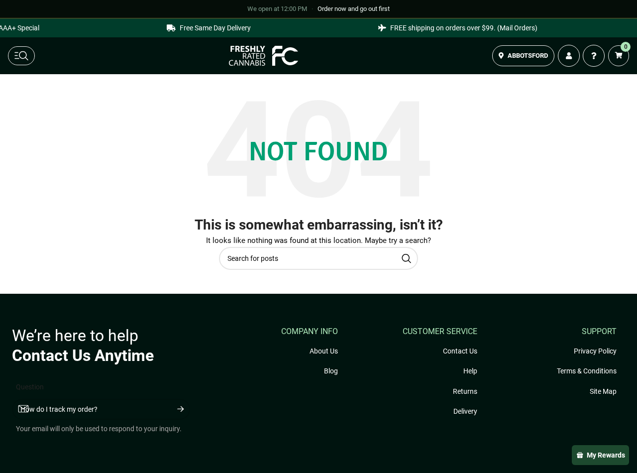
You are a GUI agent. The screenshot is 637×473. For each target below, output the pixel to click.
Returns (465, 391)
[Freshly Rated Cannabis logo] (264, 56)
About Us (324, 351)
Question (30, 387)
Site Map (603, 391)
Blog (331, 371)
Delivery (465, 411)
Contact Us (460, 351)
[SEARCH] (406, 258)
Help (470, 371)
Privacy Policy (595, 351)
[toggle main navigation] (21, 55)
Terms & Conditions (587, 371)
